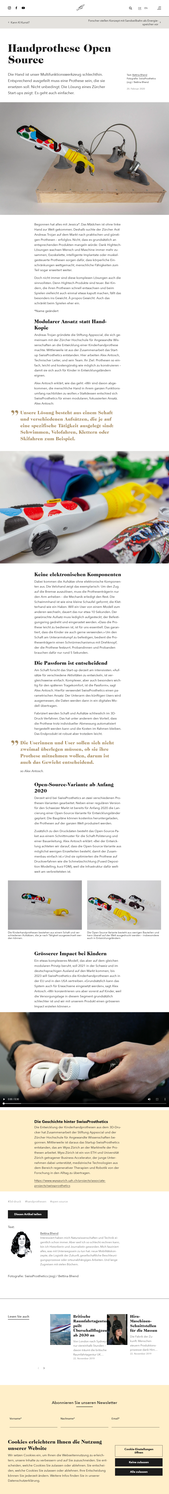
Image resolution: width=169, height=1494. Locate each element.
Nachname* (68, 1418)
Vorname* (16, 1418)
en (146, 8)
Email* (115, 1418)
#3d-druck (14, 1201)
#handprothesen (35, 1201)
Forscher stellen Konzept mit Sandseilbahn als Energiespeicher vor (123, 22)
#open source (59, 1201)
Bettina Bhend (139, 75)
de (139, 8)
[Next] (43, 1368)
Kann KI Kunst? (20, 22)
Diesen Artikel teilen (27, 1214)
